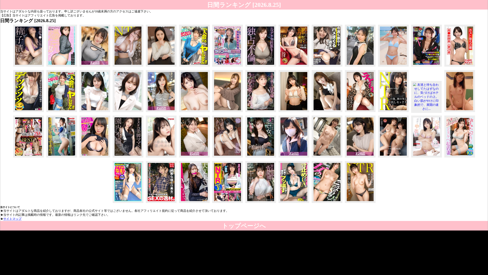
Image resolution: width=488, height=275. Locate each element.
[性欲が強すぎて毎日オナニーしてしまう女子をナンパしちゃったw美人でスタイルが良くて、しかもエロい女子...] (161, 112)
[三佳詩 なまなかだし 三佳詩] (294, 66)
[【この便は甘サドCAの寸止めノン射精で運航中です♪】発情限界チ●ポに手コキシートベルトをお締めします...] (294, 203)
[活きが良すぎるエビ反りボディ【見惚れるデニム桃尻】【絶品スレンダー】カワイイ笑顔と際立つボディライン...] (61, 112)
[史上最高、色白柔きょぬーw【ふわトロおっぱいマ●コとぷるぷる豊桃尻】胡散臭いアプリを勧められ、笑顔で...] (194, 66)
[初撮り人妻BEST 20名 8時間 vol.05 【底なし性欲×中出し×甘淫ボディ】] (28, 157)
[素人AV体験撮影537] (459, 112)
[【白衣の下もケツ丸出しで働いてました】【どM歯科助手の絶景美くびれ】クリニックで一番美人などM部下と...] (260, 112)
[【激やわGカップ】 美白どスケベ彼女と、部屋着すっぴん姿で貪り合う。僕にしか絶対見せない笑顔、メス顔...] (327, 66)
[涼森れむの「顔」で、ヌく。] (161, 157)
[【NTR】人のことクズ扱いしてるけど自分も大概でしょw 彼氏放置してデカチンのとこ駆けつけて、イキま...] (360, 203)
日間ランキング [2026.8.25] (244, 4)
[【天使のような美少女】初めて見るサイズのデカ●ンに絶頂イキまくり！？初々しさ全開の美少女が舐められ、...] (360, 66)
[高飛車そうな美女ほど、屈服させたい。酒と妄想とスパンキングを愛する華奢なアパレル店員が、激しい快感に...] (327, 112)
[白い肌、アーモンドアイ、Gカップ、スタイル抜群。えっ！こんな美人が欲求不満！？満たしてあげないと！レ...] (95, 66)
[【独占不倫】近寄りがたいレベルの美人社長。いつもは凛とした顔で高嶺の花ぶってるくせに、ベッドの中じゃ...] (260, 66)
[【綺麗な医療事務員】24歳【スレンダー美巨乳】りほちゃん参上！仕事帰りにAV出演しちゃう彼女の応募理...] (161, 203)
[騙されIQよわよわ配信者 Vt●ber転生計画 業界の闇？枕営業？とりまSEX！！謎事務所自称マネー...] (426, 66)
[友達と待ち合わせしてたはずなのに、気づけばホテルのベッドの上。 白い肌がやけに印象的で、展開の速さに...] (426, 108)
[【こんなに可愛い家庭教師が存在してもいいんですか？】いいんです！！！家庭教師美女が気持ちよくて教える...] (227, 112)
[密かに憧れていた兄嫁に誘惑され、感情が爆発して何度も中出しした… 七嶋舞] (426, 157)
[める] (393, 66)
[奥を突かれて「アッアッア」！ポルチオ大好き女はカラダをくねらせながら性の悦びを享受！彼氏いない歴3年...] (194, 157)
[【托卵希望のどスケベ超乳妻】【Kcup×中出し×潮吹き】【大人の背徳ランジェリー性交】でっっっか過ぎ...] (459, 157)
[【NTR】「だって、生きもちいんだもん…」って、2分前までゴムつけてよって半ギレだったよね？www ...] (393, 112)
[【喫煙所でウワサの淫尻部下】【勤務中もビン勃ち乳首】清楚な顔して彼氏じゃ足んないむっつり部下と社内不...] (260, 203)
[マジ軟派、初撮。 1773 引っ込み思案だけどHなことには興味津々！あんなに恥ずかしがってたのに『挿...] (294, 157)
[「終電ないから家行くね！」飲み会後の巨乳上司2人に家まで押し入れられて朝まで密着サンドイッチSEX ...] (393, 157)
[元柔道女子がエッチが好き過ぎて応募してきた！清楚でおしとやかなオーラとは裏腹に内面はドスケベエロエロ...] (161, 66)
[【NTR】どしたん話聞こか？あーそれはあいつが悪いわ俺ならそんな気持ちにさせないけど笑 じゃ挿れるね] (128, 66)
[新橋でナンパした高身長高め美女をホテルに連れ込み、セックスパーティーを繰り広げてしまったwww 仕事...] (360, 157)
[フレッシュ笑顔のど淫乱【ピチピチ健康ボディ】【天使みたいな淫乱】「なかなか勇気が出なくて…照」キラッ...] (327, 203)
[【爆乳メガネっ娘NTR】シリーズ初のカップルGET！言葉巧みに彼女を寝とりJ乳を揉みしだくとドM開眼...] (227, 203)
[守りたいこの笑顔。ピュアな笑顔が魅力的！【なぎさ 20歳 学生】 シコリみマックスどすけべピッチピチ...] (294, 112)
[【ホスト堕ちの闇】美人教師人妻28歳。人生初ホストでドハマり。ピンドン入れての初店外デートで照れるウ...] (459, 66)
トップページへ (244, 225)
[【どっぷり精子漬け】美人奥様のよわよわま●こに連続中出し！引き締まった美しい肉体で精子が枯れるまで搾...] (28, 66)
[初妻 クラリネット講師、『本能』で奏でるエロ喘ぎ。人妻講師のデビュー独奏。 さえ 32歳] (227, 157)
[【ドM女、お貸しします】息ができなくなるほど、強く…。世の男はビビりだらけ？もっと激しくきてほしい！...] (194, 203)
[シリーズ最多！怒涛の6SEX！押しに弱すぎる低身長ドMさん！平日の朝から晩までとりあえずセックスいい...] (95, 157)
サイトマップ (12, 218)
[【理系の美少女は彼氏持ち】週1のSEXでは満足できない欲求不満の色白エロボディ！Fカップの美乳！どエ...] (327, 157)
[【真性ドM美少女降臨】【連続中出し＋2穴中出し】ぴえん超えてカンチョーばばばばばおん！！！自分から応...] (128, 203)
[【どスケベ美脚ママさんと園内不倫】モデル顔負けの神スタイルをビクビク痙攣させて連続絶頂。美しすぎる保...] (128, 157)
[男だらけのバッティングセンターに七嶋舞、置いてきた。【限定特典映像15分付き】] (61, 157)
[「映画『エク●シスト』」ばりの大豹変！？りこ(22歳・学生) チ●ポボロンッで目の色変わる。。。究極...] (128, 112)
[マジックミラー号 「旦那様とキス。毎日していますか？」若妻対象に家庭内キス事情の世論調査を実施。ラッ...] (227, 66)
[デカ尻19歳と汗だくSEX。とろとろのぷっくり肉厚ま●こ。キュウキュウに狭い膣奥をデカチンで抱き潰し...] (61, 66)
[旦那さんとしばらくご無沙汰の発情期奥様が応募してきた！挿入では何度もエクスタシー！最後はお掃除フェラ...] (194, 112)
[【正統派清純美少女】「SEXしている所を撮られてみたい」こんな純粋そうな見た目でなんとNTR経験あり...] (95, 112)
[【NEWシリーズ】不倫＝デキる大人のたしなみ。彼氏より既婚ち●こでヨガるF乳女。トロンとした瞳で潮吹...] (260, 157)
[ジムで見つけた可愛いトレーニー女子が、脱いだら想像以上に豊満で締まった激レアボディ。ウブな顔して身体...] (360, 112)
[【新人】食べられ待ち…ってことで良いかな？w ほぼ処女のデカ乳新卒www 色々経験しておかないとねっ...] (28, 112)
